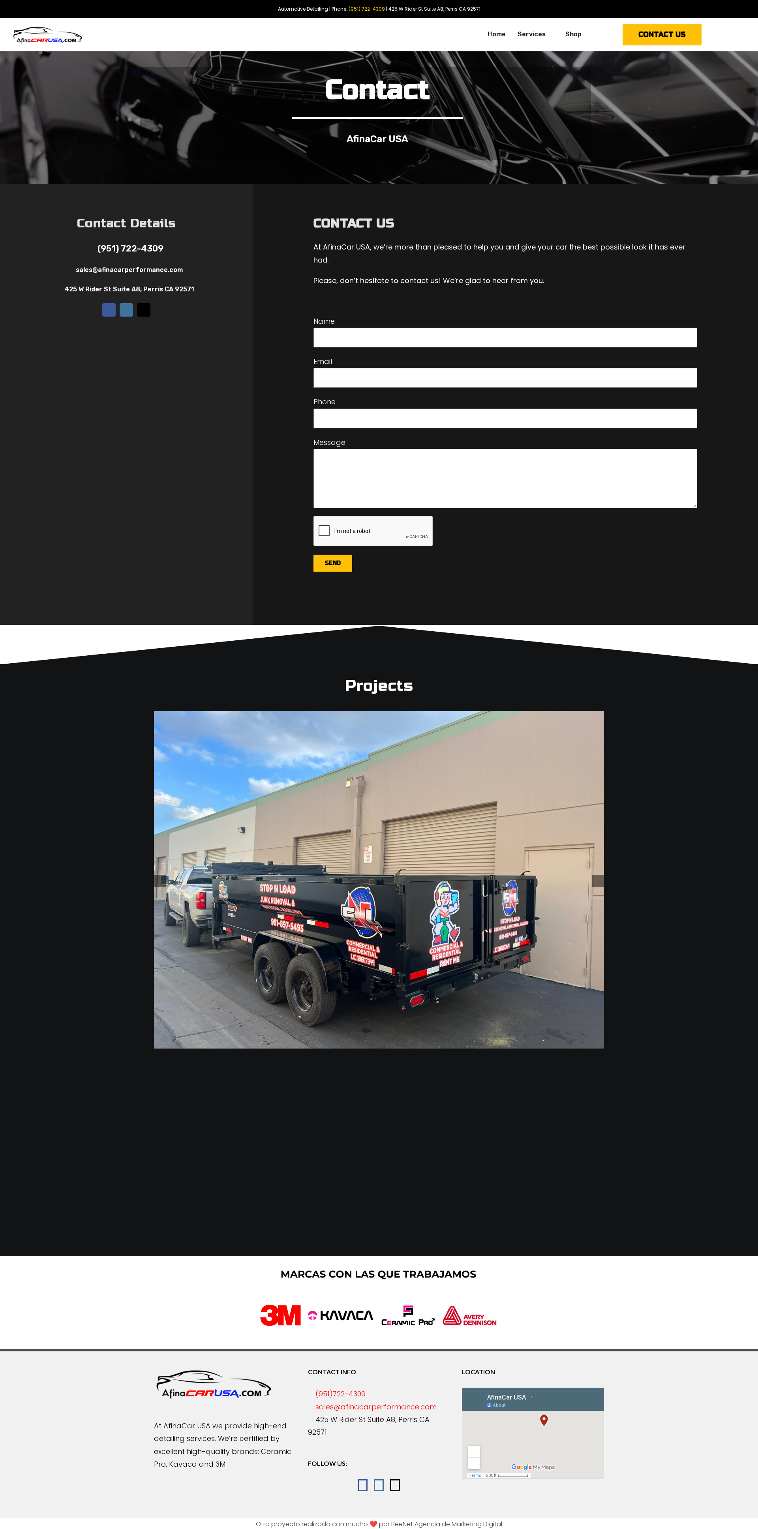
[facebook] (109, 310)
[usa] (47, 28)
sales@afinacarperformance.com (129, 270)
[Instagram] (379, 1485)
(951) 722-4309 (130, 248)
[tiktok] (143, 310)
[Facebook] (363, 1485)
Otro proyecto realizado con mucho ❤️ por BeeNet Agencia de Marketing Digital (379, 1524)
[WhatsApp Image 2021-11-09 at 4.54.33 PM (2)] (437, 912)
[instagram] (126, 310)
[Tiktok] (395, 1485)
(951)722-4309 (340, 1394)
